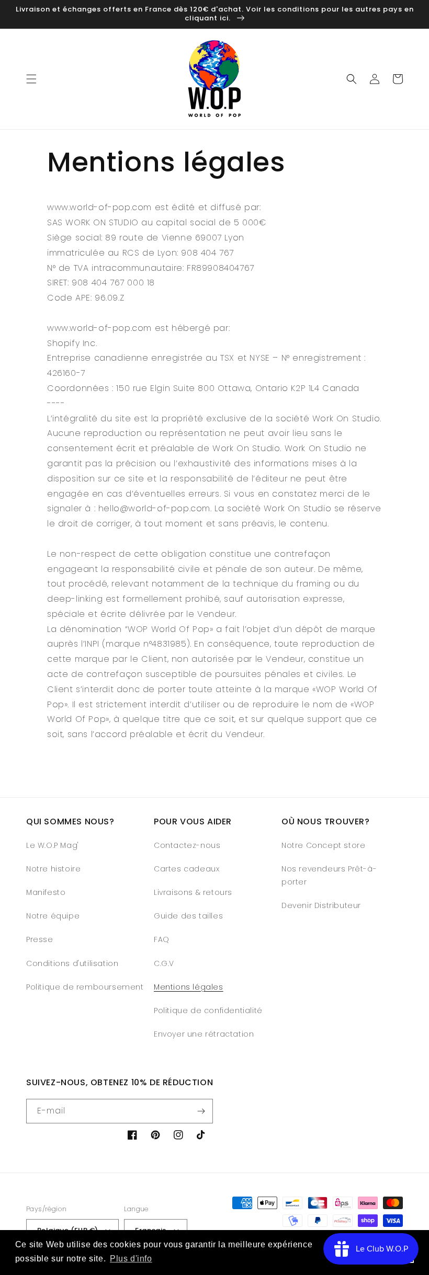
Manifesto (45, 892)
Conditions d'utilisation (72, 963)
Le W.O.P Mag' (52, 845)
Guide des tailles (188, 916)
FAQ (162, 939)
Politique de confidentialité (208, 1010)
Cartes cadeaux (186, 869)
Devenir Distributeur (321, 905)
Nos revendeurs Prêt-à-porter (329, 875)
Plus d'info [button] (131, 1258)
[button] (31, 78)
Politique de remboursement (85, 987)
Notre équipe (53, 916)
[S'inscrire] (200, 1111)
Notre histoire (53, 869)
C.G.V (164, 963)
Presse (39, 939)
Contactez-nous (187, 845)
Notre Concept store (323, 845)
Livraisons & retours (193, 892)
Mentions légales (188, 987)
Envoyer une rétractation (204, 1034)
